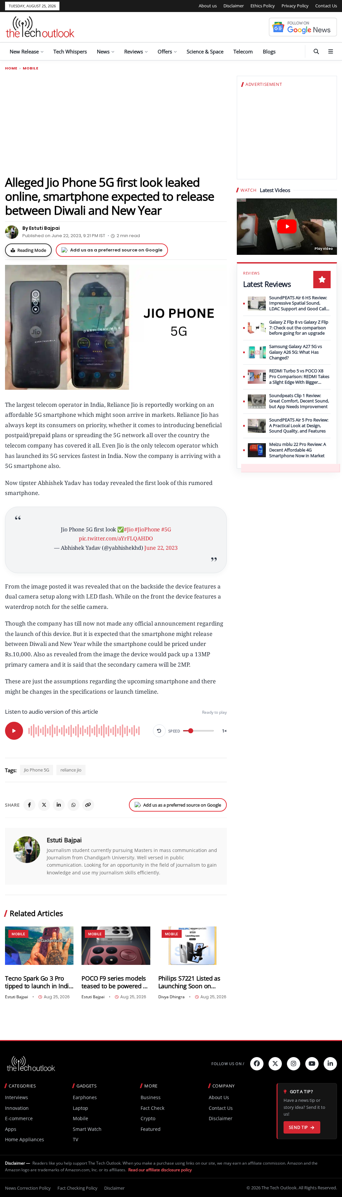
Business (151, 1097)
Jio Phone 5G (36, 770)
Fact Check (152, 1108)
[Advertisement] (116, 122)
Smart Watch (87, 1129)
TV (75, 1139)
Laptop (80, 1108)
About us (208, 6)
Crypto (148, 1118)
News (103, 51)
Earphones (85, 1097)
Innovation (17, 1108)
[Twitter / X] (44, 805)
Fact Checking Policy (77, 1188)
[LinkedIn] (59, 805)
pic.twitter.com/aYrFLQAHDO (116, 538)
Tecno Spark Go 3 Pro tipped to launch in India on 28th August (38, 982)
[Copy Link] (88, 805)
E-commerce (19, 1118)
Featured (151, 1129)
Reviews (133, 51)
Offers (165, 51)
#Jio (129, 529)
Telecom (243, 51)
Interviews (16, 1097)
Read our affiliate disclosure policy (160, 1170)
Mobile (30, 68)
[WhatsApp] (73, 805)
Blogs (269, 51)
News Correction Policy (28, 1188)
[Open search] (316, 51)
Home (11, 68)
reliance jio (70, 770)
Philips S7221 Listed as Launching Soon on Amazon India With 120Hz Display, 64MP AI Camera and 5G (190, 982)
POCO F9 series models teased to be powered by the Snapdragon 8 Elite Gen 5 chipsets (115, 982)
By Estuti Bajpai (41, 228)
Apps (10, 1129)
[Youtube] (312, 1063)
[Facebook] (29, 805)
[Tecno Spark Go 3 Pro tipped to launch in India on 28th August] (39, 945)
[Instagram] (293, 1063)
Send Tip (298, 1127)
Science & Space (205, 51)
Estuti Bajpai (64, 840)
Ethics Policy (262, 6)
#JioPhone (147, 529)
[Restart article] (159, 730)
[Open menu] (330, 51)
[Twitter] (275, 1063)
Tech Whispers (70, 51)
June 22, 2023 (160, 547)
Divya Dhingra (171, 997)
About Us (219, 1097)
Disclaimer (233, 6)
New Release (24, 51)
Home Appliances (24, 1139)
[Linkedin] (330, 1063)
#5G (166, 529)
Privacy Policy (295, 6)
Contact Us (326, 6)
